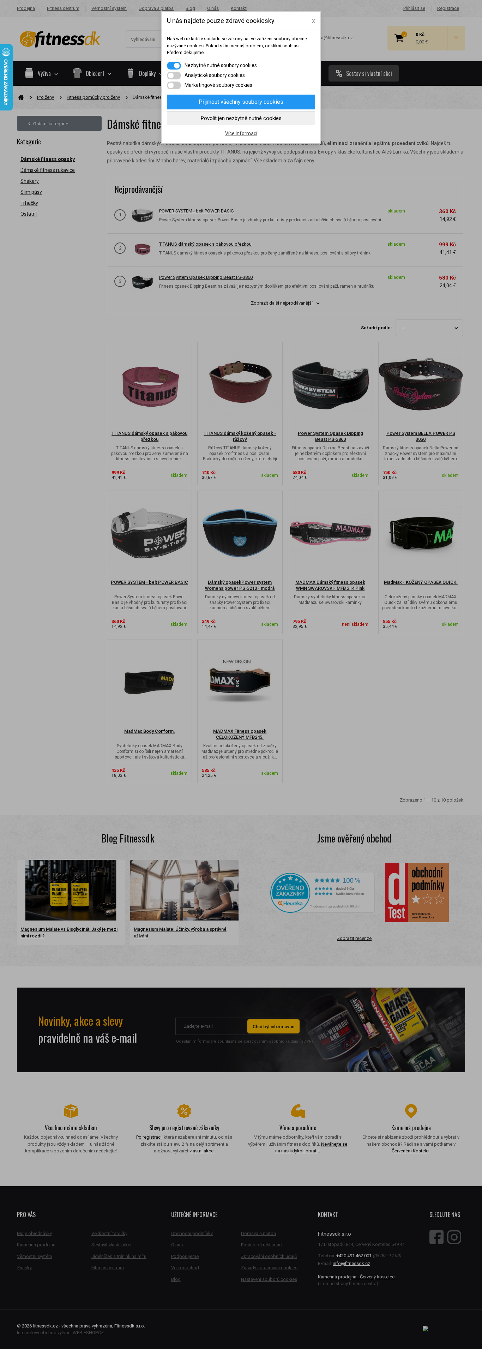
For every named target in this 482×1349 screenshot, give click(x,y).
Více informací (241, 133)
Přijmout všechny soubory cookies (241, 101)
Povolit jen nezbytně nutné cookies (241, 118)
